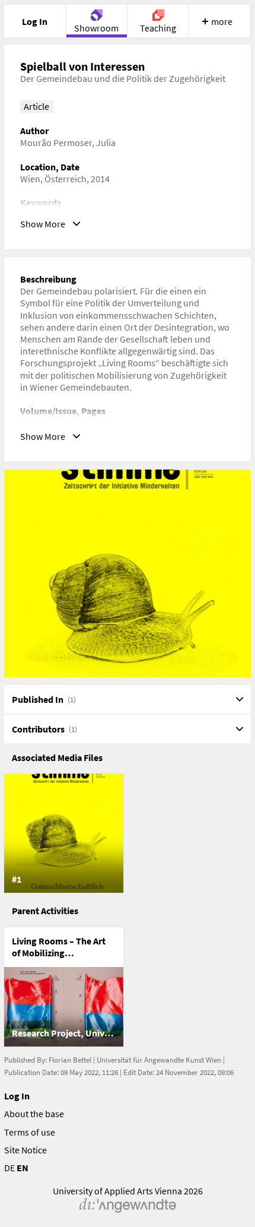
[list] (127, 833)
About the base (34, 1114)
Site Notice (25, 1150)
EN (22, 1168)
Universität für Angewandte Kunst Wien (159, 1060)
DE (9, 1168)
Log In (17, 1096)
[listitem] (63, 833)
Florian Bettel (70, 1060)
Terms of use (29, 1132)
